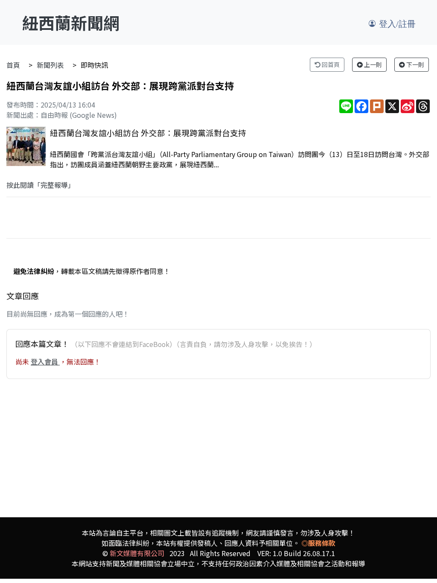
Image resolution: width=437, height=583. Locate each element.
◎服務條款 (318, 543)
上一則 (372, 64)
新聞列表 (50, 65)
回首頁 (330, 64)
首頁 (13, 65)
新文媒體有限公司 (137, 553)
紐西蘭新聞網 (70, 22)
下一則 (414, 64)
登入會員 (45, 361)
